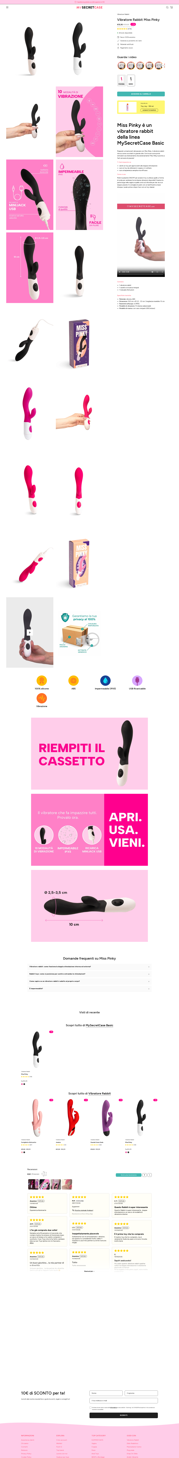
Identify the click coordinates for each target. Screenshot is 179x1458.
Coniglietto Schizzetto (28, 1142)
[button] (167, 7)
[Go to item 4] (67, 1184)
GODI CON (131, 1435)
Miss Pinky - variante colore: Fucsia (22, 1084)
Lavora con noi (61, 1454)
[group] (89, 2)
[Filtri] (144, 1175)
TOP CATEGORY (99, 1435)
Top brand (60, 1450)
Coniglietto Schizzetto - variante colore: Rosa (22, 1152)
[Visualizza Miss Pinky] (29, 632)
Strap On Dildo (132, 1454)
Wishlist (59, 1443)
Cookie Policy (26, 1457)
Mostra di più (88, 1271)
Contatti (24, 1447)
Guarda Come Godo (97, 1142)
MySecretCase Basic (99, 1025)
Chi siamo (24, 1443)
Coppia (94, 1447)
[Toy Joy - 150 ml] (128, 107)
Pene (93, 1450)
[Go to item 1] (33, 1184)
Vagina (94, 1443)
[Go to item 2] (44, 1184)
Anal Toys (95, 1454)
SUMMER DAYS (97, 1440)
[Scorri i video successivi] (163, 65)
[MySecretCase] (89, 7)
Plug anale (130, 1450)
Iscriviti (123, 1415)
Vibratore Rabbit (99, 1093)
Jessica (58, 1142)
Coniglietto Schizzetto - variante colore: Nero (24, 1152)
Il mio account (61, 1440)
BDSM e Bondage (98, 1457)
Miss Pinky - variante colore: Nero (24, 1084)
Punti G (59, 1447)
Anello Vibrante (132, 1457)
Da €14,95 (24, 1081)
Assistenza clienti (27, 1440)
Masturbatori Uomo (134, 1447)
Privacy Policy (26, 1454)
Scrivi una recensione (129, 1175)
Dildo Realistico (132, 1443)
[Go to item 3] (56, 1184)
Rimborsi (24, 1450)
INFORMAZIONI (27, 1435)
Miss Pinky (24, 1074)
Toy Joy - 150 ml (147, 106)
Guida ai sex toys (62, 1457)
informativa (113, 1407)
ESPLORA (60, 1435)
